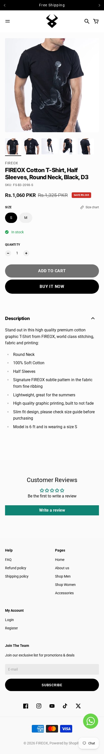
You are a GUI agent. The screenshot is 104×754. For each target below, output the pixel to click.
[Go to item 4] (68, 146)
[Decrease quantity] (8, 253)
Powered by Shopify (65, 743)
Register (11, 628)
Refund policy (15, 568)
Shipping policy (17, 576)
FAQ (8, 560)
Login (9, 620)
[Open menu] (7, 21)
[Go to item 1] (13, 146)
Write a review (52, 510)
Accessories (64, 593)
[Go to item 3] (49, 146)
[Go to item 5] (86, 146)
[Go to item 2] (31, 146)
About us (62, 568)
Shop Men (63, 576)
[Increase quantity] (26, 253)
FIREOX (11, 163)
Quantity (12, 244)
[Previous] (9, 5)
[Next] (99, 5)
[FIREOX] (52, 21)
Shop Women (65, 585)
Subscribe (52, 685)
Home (59, 560)
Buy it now (52, 286)
